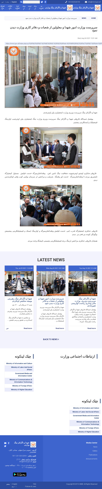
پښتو (7, 2)
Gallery (95, 451)
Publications (93, 455)
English (14, 2)
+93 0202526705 (74, 2)
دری (2, 2)
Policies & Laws (30, 486)
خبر (7, 328)
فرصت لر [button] (29, 7)
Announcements (91, 459)
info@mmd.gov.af (94, 2)
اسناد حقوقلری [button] (17, 7)
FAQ (34, 484)
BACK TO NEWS (50, 339)
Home (93, 18)
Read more (92, 328)
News (84, 18)
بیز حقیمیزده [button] (41, 7)
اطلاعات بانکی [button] (10, 7)
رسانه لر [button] (35, 7)
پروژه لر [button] (24, 7)
